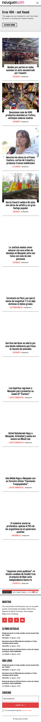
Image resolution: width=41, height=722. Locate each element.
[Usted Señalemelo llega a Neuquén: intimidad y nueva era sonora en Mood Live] (20, 418)
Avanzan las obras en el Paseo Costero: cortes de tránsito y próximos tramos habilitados (20, 160)
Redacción (24, 76)
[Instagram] (10, 620)
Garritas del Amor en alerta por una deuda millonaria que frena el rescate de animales (20, 346)
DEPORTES (16, 583)
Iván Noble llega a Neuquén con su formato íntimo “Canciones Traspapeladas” (21, 481)
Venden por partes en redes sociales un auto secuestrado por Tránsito (20, 70)
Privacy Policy (26, 710)
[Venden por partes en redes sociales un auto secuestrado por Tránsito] (20, 52)
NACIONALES (16, 535)
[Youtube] (22, 620)
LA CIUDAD (16, 166)
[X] (16, 620)
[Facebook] (4, 620)
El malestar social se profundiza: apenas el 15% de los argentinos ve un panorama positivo (20, 527)
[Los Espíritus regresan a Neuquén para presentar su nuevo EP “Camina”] (20, 373)
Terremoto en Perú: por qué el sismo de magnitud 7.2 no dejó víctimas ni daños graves (20, 301)
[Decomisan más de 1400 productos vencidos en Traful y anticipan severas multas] (20, 97)
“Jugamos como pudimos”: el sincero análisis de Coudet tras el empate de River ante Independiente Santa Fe (21, 575)
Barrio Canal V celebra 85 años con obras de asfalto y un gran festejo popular (20, 205)
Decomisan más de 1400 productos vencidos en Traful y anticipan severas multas (20, 115)
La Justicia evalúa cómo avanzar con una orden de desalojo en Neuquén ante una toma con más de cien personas (20, 253)
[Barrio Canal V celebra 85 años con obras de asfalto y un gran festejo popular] (20, 187)
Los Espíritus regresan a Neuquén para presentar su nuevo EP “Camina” (20, 391)
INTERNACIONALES (16, 307)
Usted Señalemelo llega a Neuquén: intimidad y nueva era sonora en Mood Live (20, 436)
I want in (19, 705)
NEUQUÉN (16, 76)
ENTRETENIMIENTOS (16, 397)
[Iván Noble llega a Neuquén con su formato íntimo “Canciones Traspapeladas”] (20, 463)
